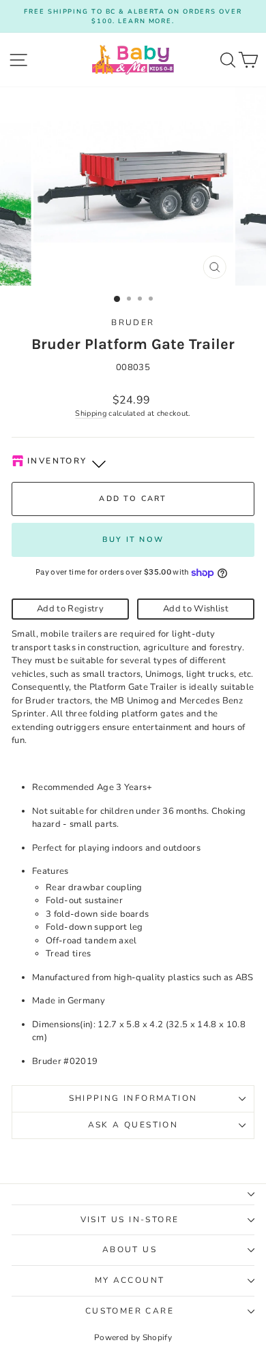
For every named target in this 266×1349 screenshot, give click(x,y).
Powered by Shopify (133, 1337)
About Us (129, 1249)
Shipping (90, 413)
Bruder (132, 322)
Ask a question (133, 1124)
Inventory (57, 460)
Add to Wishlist (195, 609)
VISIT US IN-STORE (129, 1219)
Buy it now (133, 539)
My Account (130, 1280)
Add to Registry (70, 609)
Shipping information (133, 1098)
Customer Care (129, 1310)
